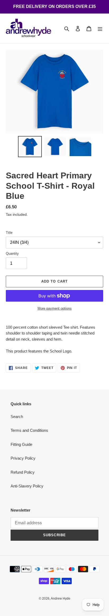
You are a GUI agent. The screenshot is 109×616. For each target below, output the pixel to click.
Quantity (12, 254)
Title (9, 233)
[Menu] (100, 28)
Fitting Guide (21, 444)
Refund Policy (23, 472)
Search (17, 416)
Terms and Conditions (29, 430)
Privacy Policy (23, 458)
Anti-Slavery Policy (27, 486)
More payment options (55, 308)
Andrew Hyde (60, 598)
